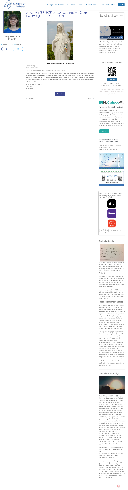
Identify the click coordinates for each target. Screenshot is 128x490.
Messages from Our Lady (55, 5)
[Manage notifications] (118, 486)
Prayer (81, 5)
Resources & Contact (108, 5)
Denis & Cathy (70, 5)
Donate (121, 5)
